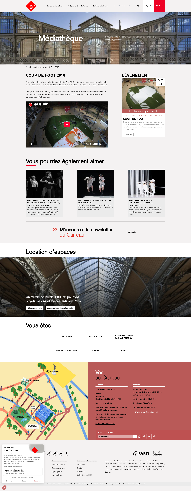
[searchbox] (126, 6)
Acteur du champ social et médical (124, 336)
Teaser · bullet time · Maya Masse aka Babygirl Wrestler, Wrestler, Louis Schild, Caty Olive (43, 203)
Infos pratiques (57, 475)
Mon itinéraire (105, 432)
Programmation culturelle (55, 6)
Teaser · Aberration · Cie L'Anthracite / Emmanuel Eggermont (141, 203)
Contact (80, 468)
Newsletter (81, 471)
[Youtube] (61, 453)
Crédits (73, 484)
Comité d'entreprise (66, 351)
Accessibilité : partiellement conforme (90, 484)
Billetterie (160, 6)
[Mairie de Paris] (147, 453)
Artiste (95, 351)
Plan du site (51, 484)
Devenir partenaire (58, 468)
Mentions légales (63, 484)
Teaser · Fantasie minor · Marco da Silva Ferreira (94, 202)
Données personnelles (113, 484)
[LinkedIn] (67, 453)
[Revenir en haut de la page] (183, 300)
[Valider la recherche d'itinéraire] (135, 436)
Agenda (149, 6)
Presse (124, 351)
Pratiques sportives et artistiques (78, 6)
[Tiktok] (55, 453)
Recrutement (81, 464)
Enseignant (67, 337)
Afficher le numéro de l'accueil (146, 412)
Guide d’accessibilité (84, 475)
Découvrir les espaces (59, 461)
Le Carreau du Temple (100, 6)
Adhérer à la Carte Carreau (87, 461)
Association (95, 337)
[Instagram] (49, 453)
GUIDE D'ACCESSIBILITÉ (105, 424)
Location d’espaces (59, 464)
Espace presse (57, 471)
